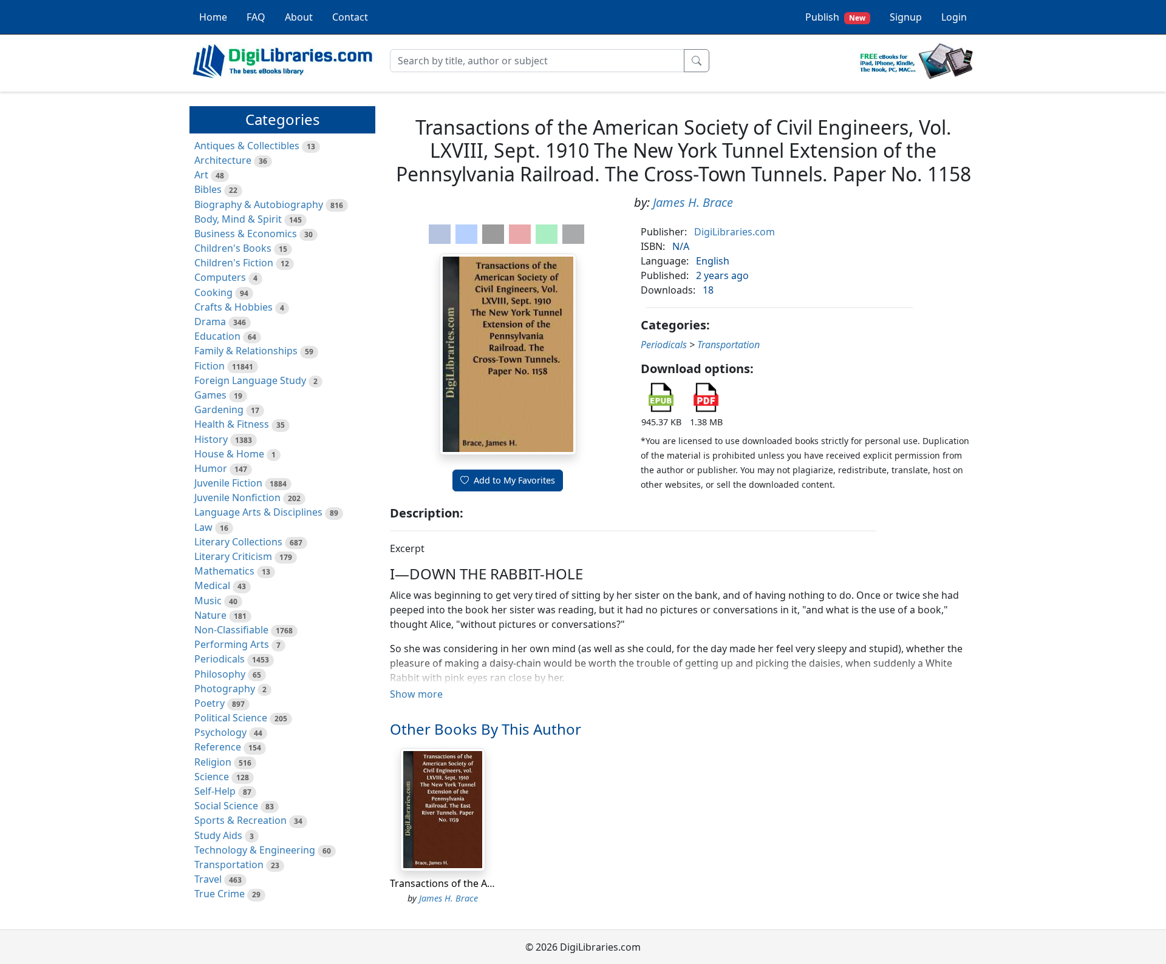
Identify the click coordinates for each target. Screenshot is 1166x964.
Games (210, 395)
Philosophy (219, 674)
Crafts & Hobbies (233, 307)
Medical (212, 585)
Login (954, 17)
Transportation (229, 864)
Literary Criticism (233, 556)
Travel (208, 879)
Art (201, 174)
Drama (210, 321)
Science (211, 776)
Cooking (213, 292)
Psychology (220, 732)
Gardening (219, 409)
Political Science (230, 717)
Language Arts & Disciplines (258, 512)
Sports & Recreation (240, 820)
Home (213, 17)
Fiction (209, 365)
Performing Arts (231, 644)
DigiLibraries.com (734, 231)
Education (217, 336)
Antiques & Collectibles (246, 145)
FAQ (256, 17)
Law (203, 527)
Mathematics (224, 571)
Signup (906, 17)
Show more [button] (416, 694)
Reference (217, 746)
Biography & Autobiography (258, 204)
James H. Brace (693, 202)
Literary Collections (238, 541)
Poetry (209, 703)
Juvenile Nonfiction (237, 497)
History (211, 439)
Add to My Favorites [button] (514, 480)
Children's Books (232, 248)
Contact (350, 17)
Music (208, 600)
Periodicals (219, 659)
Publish (835, 17)
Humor (210, 468)
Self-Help (215, 791)
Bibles (208, 189)
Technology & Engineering (254, 850)
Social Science (226, 805)
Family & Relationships (246, 350)
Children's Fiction (233, 262)
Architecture (222, 160)
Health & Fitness (231, 424)
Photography (224, 688)
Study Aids (218, 835)
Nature (210, 615)
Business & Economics (245, 233)
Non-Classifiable (231, 629)
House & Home (229, 453)
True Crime (219, 893)
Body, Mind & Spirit (238, 219)
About (299, 17)
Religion (212, 762)
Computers (220, 277)
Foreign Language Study (250, 380)
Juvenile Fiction (228, 483)
